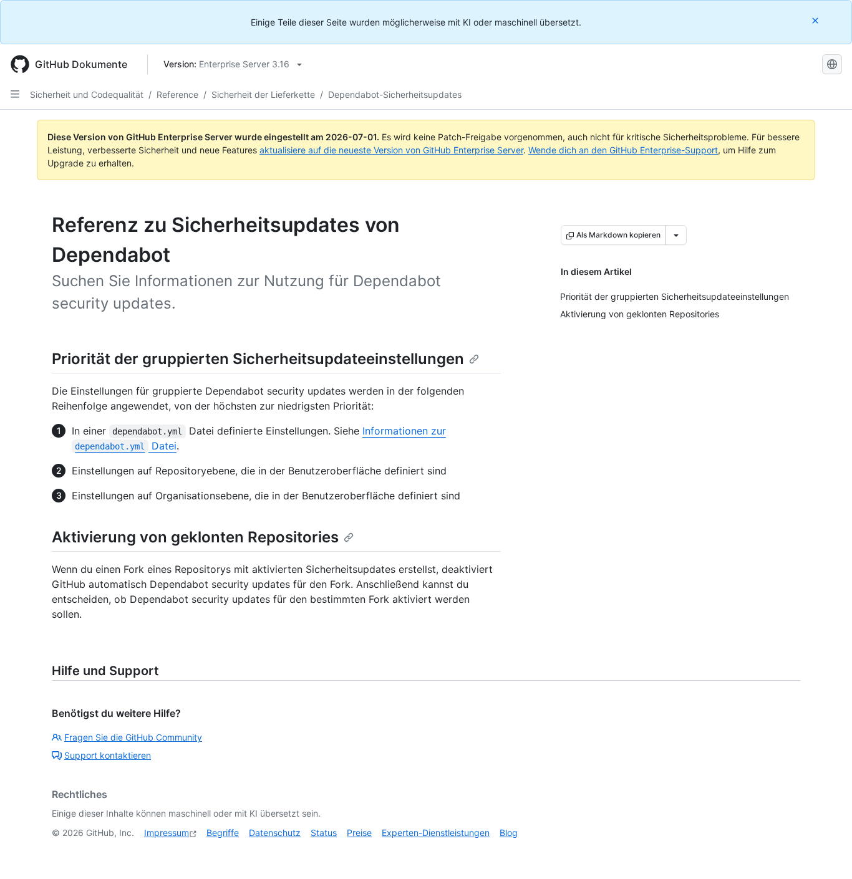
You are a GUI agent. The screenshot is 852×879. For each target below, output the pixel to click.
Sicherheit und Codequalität (86, 94)
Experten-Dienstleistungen (436, 832)
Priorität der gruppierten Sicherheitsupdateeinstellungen (258, 359)
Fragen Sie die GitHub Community (133, 737)
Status (324, 832)
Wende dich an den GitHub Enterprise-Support (623, 150)
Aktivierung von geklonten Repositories (195, 537)
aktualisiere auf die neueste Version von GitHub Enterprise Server (391, 150)
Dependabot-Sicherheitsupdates (395, 94)
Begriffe (222, 832)
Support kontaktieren (107, 755)
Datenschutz (275, 832)
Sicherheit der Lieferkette (263, 94)
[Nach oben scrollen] (824, 851)
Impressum (166, 832)
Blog (509, 832)
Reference (177, 94)
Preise (359, 832)
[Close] (816, 20)
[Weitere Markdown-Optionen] (676, 235)
